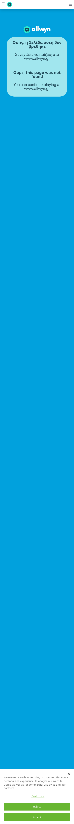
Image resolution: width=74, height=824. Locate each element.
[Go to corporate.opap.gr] (16, 4)
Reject (37, 806)
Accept (37, 817)
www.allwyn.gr (37, 58)
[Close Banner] (69, 774)
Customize (37, 796)
